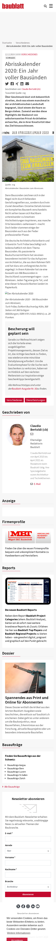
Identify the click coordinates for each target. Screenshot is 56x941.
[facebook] (23, 906)
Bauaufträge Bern (15, 768)
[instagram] (28, 906)
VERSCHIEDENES (29, 54)
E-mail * (9, 833)
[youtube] (38, 906)
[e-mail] (31, 434)
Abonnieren (28, 894)
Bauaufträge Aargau (16, 765)
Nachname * (11, 869)
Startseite (7, 42)
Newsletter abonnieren (28, 913)
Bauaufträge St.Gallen (17, 775)
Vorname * (10, 857)
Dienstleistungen (35, 400)
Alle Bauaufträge (12, 786)
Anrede (8, 845)
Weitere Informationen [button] (18, 933)
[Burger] (51, 6)
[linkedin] (33, 906)
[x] (18, 906)
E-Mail (37, 484)
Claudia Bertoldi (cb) (31, 89)
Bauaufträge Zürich (16, 778)
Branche (9, 881)
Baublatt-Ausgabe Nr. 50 (24, 388)
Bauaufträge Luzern (16, 771)
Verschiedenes (23, 42)
